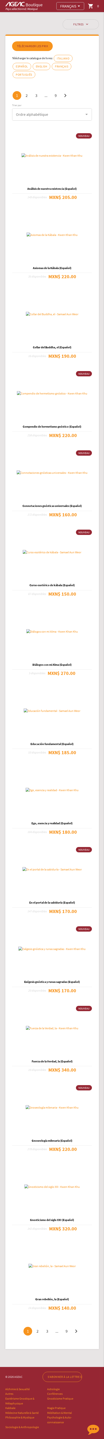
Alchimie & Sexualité (17, 1389)
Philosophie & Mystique (19, 1417)
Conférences (55, 1393)
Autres (9, 1393)
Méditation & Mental (59, 1413)
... (46, 95)
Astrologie (53, 1389)
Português (24, 74)
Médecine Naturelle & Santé (22, 1413)
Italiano (63, 58)
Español (22, 66)
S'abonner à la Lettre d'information (65, 1377)
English (41, 66)
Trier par (17, 105)
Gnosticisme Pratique (60, 1398)
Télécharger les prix (32, 46)
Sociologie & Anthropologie (22, 1427)
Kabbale (10, 1408)
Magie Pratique (56, 1408)
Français (61, 66)
